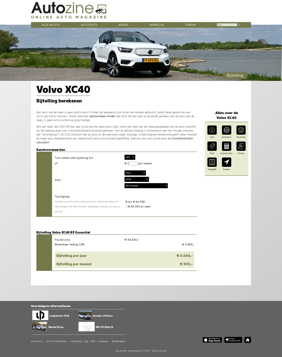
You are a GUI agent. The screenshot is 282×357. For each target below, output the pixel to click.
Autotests (89, 25)
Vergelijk (156, 25)
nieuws (104, 341)
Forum (190, 25)
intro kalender (56, 341)
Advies (123, 25)
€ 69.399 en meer (139, 206)
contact (37, 341)
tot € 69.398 (136, 202)
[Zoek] (239, 24)
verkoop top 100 (83, 341)
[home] (246, 342)
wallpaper (119, 341)
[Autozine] (141, 9)
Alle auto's (51, 25)
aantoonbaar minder (102, 116)
